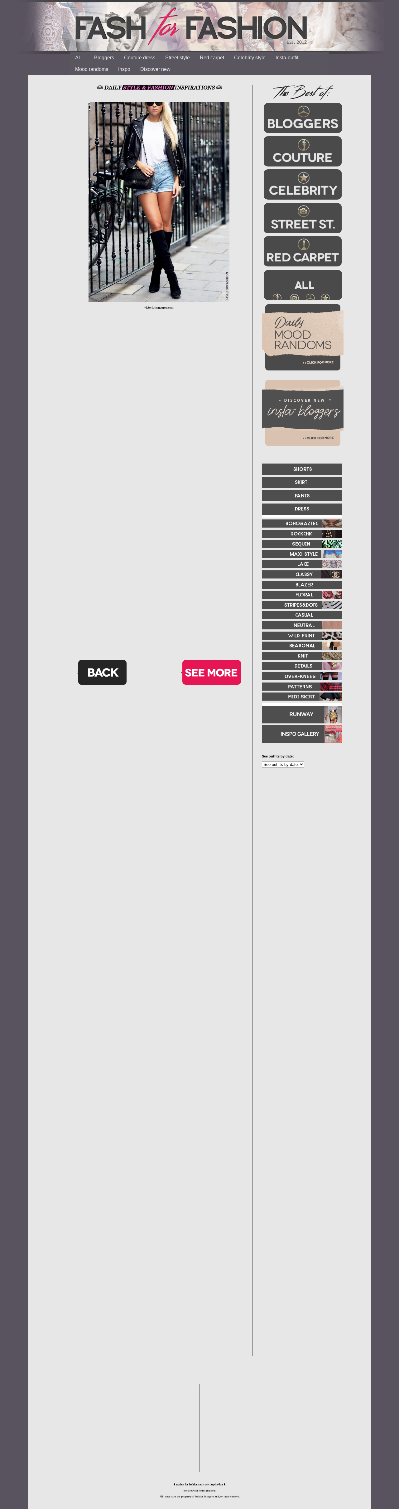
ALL (79, 57)
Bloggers (104, 57)
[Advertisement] (299, 839)
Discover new (155, 69)
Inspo (124, 69)
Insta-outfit (287, 57)
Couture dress (139, 57)
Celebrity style (250, 57)
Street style (177, 57)
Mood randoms (91, 69)
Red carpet (212, 57)
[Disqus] (159, 412)
